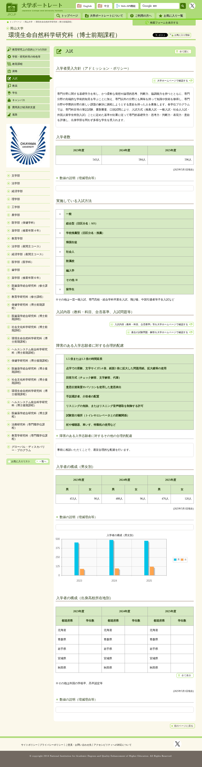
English (87, 6)
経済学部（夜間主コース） (28, 254)
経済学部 (17, 191)
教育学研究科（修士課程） (28, 296)
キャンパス (18, 100)
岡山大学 (29, 22)
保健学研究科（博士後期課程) (30, 360)
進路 (14, 114)
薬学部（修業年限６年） (27, 277)
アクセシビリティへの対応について (113, 744)
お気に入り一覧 (173, 15)
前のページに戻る (183, 725)
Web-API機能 (128, 6)
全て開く (184, 51)
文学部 (16, 175)
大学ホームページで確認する (172, 80)
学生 (14, 92)
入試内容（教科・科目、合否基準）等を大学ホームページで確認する (151, 324)
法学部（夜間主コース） (27, 246)
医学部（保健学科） (24, 222)
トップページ (69, 15)
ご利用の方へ (143, 15)
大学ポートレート (42, 5)
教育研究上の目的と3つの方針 (29, 49)
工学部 (16, 207)
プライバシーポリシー (51, 744)
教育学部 (17, 238)
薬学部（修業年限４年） (27, 230)
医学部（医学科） (23, 262)
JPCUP (12, 9)
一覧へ (42, 461)
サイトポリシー (29, 744)
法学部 (16, 183)
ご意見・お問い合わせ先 (78, 744)
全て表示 (186, 675)
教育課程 (17, 63)
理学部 (16, 199)
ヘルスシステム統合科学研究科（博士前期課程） (30, 351)
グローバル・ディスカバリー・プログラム (28, 448)
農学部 (16, 214)
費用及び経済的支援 (23, 107)
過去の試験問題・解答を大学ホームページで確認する (159, 332)
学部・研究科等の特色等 (26, 56)
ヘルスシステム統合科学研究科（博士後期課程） (30, 404)
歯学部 (16, 269)
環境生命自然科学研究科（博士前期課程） (54, 22)
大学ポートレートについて (106, 15)
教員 (14, 85)
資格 (14, 71)
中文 (106, 6)
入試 (14, 78)
